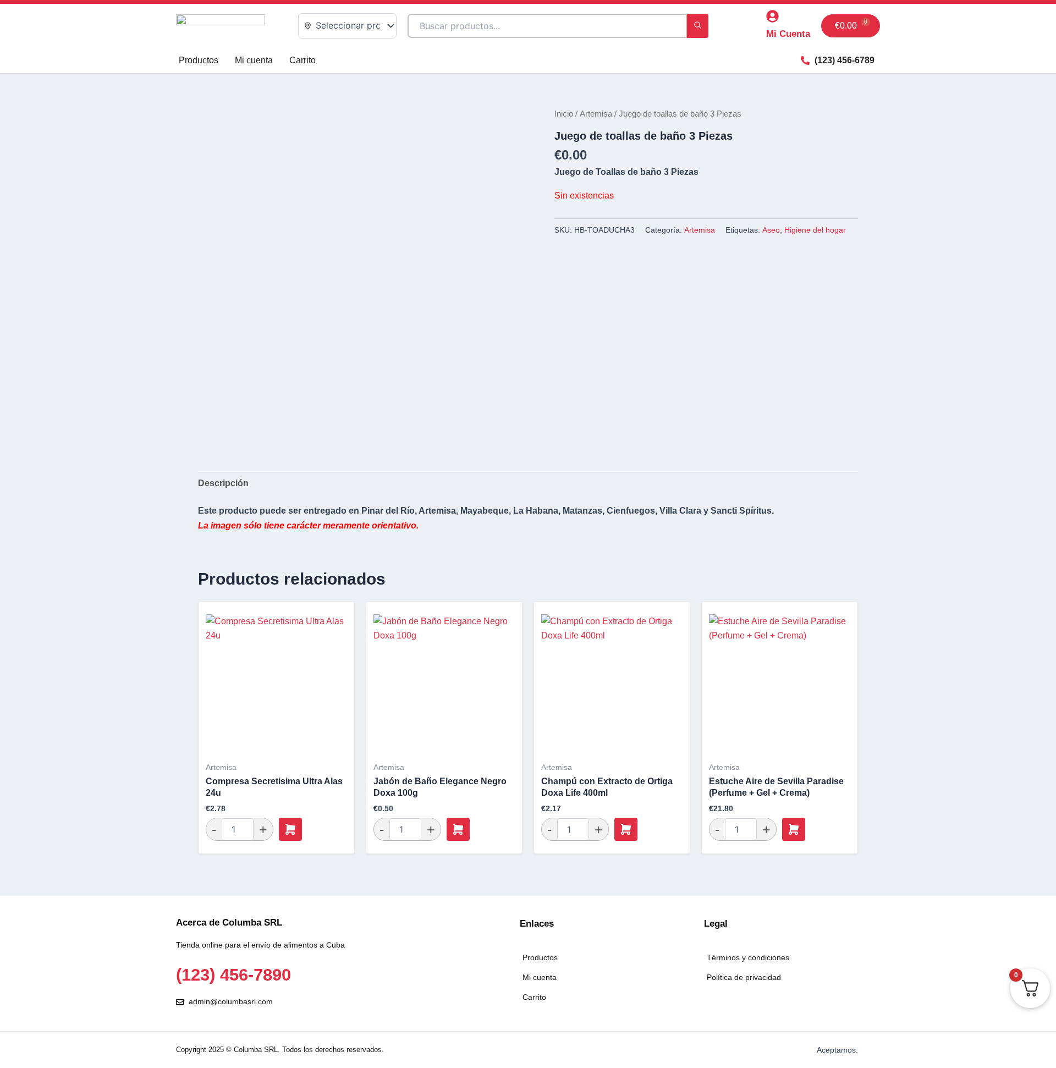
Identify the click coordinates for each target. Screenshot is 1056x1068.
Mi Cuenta (788, 34)
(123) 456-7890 (233, 974)
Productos (198, 60)
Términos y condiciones (748, 957)
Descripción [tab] (223, 483)
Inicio (563, 113)
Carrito (302, 60)
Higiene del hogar (815, 229)
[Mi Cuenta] (772, 16)
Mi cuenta (254, 60)
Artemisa (596, 113)
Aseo (771, 229)
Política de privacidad (744, 977)
